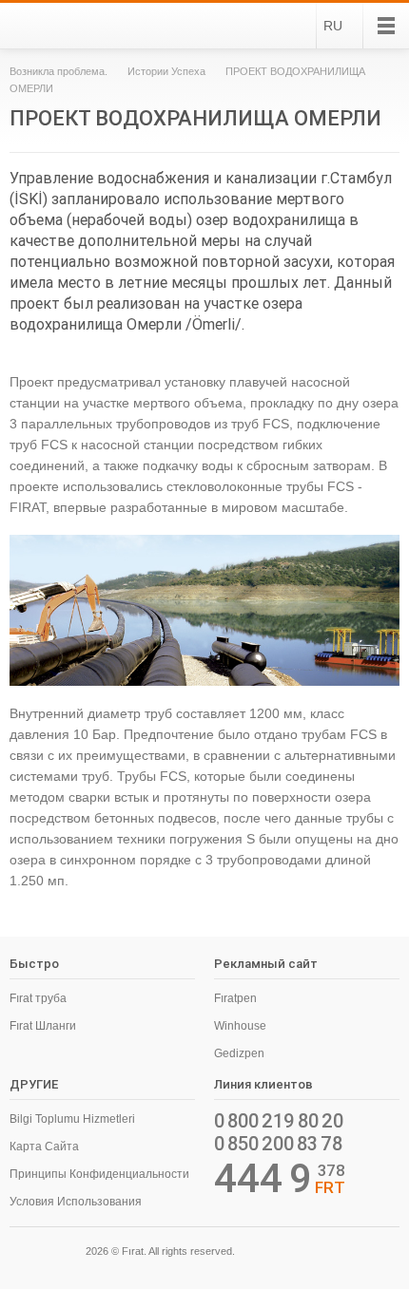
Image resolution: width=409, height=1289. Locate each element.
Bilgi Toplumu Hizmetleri (72, 1119)
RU (332, 25)
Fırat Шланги (43, 1026)
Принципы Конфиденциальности (99, 1174)
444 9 (263, 1179)
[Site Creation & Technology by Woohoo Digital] (372, 1253)
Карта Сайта (44, 1146)
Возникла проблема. (58, 71)
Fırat (61, 25)
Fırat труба (38, 998)
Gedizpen (239, 1053)
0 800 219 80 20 (278, 1120)
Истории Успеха (166, 71)
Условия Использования (76, 1201)
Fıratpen (235, 998)
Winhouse (240, 1026)
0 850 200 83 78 (278, 1143)
